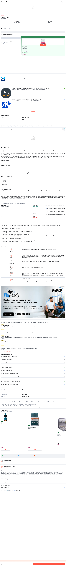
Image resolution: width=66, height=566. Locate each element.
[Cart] (64, 2)
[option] (4, 126)
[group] (33, 7)
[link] (5, 1)
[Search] (61, 2)
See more (2, 327)
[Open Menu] (2, 2)
